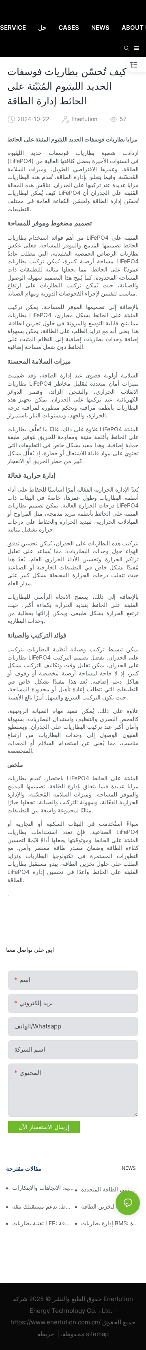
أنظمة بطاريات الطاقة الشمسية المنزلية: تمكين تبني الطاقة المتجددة (110, 1189)
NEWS (129, 1168)
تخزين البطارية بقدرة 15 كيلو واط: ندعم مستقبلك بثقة (41, 1206)
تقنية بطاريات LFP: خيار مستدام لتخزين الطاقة (41, 1223)
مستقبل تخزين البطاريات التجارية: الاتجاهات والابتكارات (43, 1187)
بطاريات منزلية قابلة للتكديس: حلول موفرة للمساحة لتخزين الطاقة (110, 1206)
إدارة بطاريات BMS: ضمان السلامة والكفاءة (110, 1223)
